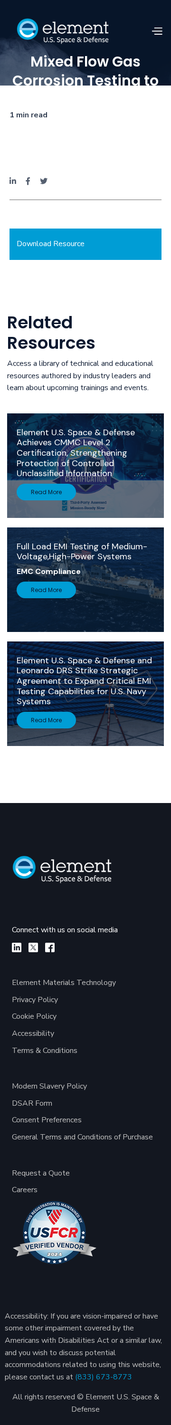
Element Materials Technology (64, 982)
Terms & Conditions (44, 1050)
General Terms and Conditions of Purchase (82, 1137)
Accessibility (33, 1033)
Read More (46, 492)
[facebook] (50, 947)
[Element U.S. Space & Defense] (67, 874)
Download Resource (51, 244)
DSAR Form (32, 1103)
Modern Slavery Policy (49, 1086)
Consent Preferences (47, 1120)
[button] (157, 31)
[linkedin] (16, 947)
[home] (62, 31)
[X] (33, 947)
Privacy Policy (35, 1000)
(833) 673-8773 (103, 1377)
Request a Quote (41, 1173)
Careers (25, 1190)
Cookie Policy (34, 1016)
